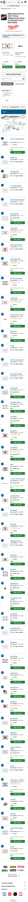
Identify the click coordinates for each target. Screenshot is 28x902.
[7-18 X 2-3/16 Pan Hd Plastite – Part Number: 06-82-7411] (5, 754)
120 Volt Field (13, 447)
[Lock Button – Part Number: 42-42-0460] (5, 421)
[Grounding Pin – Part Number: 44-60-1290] (5, 392)
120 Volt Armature (15, 496)
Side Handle (13, 524)
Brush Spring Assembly (16, 278)
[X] (15, 894)
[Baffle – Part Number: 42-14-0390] (5, 469)
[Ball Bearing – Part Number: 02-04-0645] (5, 437)
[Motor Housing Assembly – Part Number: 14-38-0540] (5, 364)
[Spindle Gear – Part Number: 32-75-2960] (5, 646)
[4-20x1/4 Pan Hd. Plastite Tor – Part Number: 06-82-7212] (5, 835)
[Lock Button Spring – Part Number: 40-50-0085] (5, 407)
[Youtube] (20, 894)
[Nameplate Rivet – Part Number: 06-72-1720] (5, 218)
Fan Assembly (13, 510)
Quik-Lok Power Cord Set (19, 53)
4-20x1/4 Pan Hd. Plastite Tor (16, 828)
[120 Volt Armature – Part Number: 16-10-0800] (5, 500)
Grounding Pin (14, 388)
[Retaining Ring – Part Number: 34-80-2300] (5, 723)
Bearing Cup (13, 331)
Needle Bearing (14, 583)
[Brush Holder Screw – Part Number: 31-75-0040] (5, 266)
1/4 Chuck (12, 799)
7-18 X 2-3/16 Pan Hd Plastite (15, 748)
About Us (5, 889)
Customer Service (7, 883)
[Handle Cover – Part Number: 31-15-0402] (5, 162)
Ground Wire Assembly (16, 374)
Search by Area (19, 84)
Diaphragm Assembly (15, 541)
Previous (6, 107)
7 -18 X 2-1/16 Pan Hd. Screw (17, 479)
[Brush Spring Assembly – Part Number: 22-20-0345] (5, 286)
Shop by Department (8, 886)
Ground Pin (13, 569)
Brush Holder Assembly (16, 245)
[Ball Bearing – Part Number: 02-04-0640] (5, 737)
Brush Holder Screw (15, 259)
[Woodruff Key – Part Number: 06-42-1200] (5, 662)
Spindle (12, 766)
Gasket (12, 846)
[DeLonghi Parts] (13, 870)
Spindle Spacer (14, 673)
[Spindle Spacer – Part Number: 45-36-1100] (5, 677)
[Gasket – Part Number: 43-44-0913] (5, 853)
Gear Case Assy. (14, 687)
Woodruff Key (13, 614)
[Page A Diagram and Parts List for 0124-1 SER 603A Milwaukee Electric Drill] (13, 125)
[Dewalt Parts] (13, 867)
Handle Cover (13, 157)
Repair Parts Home (6, 8)
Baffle (11, 464)
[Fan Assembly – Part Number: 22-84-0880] (5, 514)
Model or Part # (12, 2)
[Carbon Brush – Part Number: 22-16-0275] (7, 46)
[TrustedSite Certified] (13, 900)
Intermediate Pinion (15, 628)
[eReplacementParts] (4, 2)
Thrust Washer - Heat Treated (15, 598)
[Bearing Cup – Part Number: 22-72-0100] (5, 336)
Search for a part (7, 78)
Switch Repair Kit (14, 171)
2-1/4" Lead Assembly (15, 185)
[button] (1, 2)
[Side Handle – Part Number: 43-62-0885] (5, 530)
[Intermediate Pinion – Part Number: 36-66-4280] (5, 632)
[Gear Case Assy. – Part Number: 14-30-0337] (5, 692)
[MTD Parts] (5, 870)
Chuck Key (13, 813)
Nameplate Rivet (14, 214)
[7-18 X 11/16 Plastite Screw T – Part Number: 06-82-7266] (5, 146)
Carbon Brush (5, 52)
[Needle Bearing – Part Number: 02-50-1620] (5, 588)
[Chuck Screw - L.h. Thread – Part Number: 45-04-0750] (5, 787)
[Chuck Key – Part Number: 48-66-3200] (5, 818)
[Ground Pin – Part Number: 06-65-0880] (5, 574)
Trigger (12, 346)
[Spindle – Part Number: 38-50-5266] (5, 770)
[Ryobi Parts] (20, 867)
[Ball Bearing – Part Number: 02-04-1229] (5, 708)
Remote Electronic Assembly (17, 199)
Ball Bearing (13, 431)
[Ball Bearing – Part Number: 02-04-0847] (5, 559)
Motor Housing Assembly (16, 360)
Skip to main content (13, 13)
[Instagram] (9, 894)
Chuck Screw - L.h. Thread (16, 780)
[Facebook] (4, 894)
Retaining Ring (14, 718)
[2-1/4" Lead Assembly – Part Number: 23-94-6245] (5, 190)
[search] (18, 2)
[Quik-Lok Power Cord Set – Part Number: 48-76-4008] (20, 46)
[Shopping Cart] (25, 2)
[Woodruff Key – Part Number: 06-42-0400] (5, 618)
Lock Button (13, 416)
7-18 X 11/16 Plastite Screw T (17, 139)
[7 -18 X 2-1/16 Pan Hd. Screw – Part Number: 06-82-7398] (5, 485)
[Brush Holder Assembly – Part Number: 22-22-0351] (5, 249)
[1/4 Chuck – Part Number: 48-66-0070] (5, 804)
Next (22, 107)
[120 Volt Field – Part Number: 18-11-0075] (5, 453)
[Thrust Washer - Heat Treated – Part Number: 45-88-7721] (5, 603)
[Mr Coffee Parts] (20, 870)
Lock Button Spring (15, 402)
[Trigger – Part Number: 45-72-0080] (5, 350)
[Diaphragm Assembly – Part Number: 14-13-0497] (5, 545)
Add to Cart (8, 67)
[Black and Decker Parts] (5, 867)
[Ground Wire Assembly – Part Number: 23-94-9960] (5, 378)
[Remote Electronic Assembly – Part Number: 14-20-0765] (5, 204)
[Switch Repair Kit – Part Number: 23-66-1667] (5, 176)
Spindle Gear (13, 642)
